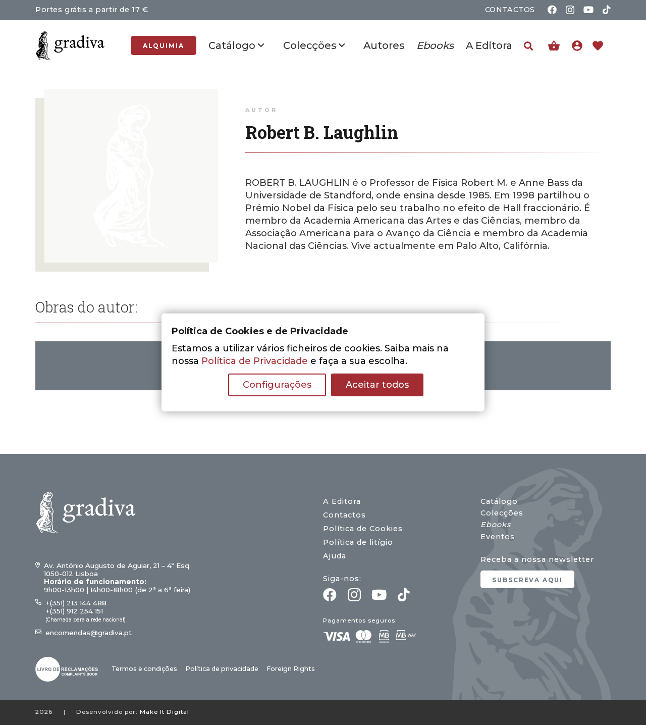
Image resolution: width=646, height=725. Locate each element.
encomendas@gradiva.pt (88, 633)
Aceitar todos (377, 384)
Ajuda (334, 555)
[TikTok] (607, 9)
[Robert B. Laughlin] (131, 94)
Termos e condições (144, 668)
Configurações (277, 384)
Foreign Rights (290, 668)
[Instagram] (570, 10)
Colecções (501, 512)
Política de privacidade (221, 668)
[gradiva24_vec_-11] (70, 45)
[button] (528, 46)
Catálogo (499, 501)
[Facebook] (552, 9)
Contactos (344, 515)
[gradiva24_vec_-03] (66, 669)
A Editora (342, 501)
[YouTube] (588, 9)
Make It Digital (164, 711)
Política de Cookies (363, 528)
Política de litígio (358, 542)
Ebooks (495, 524)
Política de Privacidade (254, 361)
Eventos (497, 536)
